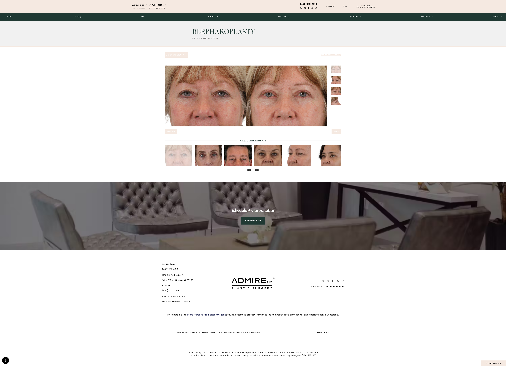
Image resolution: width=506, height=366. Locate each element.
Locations (354, 16)
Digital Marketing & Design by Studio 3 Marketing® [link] (238, 332)
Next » (336, 131)
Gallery (496, 16)
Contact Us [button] (493, 363)
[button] (5, 360)
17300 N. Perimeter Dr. (173, 275)
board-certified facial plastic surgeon (206, 315)
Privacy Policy (323, 332)
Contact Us (253, 221)
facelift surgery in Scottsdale (323, 315)
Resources (425, 16)
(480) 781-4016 (309, 355)
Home (9, 16)
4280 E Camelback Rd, (173, 296)
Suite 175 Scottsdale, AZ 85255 (177, 280)
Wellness (212, 16)
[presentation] (249, 170)
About (76, 16)
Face (143, 16)
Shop (345, 6)
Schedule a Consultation (253, 210)
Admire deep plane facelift (287, 315)
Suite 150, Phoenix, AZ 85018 (176, 301)
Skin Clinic (282, 16)
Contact (330, 6)
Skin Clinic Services (366, 6)
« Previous (171, 131)
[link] (192, 270)
